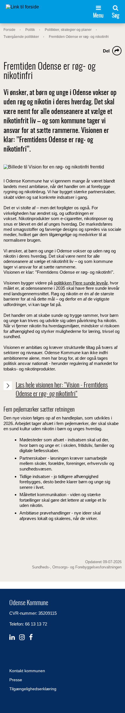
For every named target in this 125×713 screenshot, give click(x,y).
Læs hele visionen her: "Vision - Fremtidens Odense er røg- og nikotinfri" (62, 389)
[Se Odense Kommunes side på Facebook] (31, 637)
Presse (15, 679)
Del (106, 50)
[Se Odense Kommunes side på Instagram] (22, 637)
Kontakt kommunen (27, 670)
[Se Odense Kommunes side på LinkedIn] (12, 637)
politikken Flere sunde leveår (81, 282)
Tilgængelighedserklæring (32, 688)
